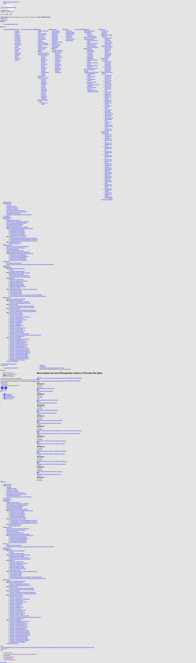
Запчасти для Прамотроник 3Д (108, 140)
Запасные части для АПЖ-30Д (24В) (109, 119)
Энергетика (86, 29)
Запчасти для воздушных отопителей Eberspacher (108, 63)
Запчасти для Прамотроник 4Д (108, 148)
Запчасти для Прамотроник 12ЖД (108, 182)
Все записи (3, 662)
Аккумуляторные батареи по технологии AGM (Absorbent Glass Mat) (92, 89)
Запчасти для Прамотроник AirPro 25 (108, 136)
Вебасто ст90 (90, 647)
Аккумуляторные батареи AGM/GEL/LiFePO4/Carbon (23, 289)
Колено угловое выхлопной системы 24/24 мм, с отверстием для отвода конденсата (58, 433)
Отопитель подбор (17, 33)
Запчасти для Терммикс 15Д (108, 129)
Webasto (39, 29)
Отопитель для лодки (17, 35)
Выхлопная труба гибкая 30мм (45, 391)
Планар (67, 29)
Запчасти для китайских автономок (105, 32)
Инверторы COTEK (92, 68)
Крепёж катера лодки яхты (18, 51)
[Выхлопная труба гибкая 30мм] (69, 388)
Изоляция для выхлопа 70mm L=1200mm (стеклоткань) (51, 464)
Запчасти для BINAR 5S (108, 95)
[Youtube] (6, 388)
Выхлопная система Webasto (44, 61)
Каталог (4, 481)
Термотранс (78, 29)
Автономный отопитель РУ (12, 2)
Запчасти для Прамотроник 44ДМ (108, 152)
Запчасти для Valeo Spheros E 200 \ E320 (109, 43)
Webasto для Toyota (44, 103)
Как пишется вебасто (9, 657)
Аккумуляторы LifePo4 (16, 293)
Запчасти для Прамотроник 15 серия (108, 165)
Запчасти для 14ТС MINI (108, 110)
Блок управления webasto (64, 647)
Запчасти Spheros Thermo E (16, 300)
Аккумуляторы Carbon (16, 292)
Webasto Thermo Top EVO (13, 220)
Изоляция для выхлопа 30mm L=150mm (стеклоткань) (51, 443)
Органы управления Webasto (14, 225)
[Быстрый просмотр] (39, 379)
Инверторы (89, 48)
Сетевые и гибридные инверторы (90, 54)
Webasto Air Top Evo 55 (10, 659)
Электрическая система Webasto (45, 74)
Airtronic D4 (4, 647)
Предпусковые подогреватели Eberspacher (56, 32)
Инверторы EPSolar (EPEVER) (92, 66)
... (113, 29)
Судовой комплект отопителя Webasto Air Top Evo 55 (44, 95)
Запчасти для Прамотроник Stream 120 (108, 173)
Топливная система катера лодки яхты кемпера (18, 57)
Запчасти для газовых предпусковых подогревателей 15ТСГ (109, 124)
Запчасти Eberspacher (105, 59)
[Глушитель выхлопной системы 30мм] (69, 410)
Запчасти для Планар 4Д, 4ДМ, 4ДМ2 (108, 82)
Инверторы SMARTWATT (91, 50)
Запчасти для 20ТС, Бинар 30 (109, 113)
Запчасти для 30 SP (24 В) (108, 115)
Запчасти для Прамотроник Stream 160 (108, 177)
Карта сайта (4, 390)
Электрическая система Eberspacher (59, 58)
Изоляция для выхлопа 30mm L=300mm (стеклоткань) (51, 453)
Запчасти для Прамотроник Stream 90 (108, 169)
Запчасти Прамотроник (105, 132)
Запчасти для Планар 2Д (108, 78)
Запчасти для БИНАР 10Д (108, 100)
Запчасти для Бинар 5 (108, 98)
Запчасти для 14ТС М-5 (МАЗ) (108, 107)
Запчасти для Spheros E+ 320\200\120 (108, 39)
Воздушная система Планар (70, 31)
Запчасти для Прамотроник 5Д (108, 157)
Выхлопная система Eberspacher (58, 71)
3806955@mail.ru (9, 375)
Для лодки (16, 29)
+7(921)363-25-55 (5, 10)
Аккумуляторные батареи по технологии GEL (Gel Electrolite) (92, 84)
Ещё (5, 3)
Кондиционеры (8, 29)
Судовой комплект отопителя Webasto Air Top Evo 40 (44, 88)
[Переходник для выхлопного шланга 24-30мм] (69, 420)
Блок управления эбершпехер (79, 647)
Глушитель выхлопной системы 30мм (47, 413)
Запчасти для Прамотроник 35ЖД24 (108, 194)
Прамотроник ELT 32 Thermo (109, 197)
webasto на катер (28, 647)
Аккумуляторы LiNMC (16, 290)
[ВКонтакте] (2, 388)
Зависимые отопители (55, 39)
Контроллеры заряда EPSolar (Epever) (92, 44)
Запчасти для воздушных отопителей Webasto (108, 49)
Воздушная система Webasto (44, 57)
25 (44, 446)
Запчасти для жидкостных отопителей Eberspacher (108, 69)
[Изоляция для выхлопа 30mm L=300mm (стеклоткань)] (69, 451)
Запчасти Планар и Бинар (15, 312)
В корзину (39, 385)
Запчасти (103, 29)
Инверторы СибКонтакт (90, 57)
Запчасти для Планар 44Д (108, 85)
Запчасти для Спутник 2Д (108, 75)
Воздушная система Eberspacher (58, 54)
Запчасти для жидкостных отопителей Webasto (108, 55)
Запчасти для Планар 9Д (108, 92)
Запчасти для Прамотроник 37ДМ (108, 144)
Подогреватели (31, 29)
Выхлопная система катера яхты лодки (18, 46)
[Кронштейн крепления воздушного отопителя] (69, 471)
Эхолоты (17, 30)
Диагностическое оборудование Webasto (42, 49)
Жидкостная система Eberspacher (58, 67)
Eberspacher (54, 29)
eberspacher (10, 647)
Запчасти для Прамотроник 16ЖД (108, 186)
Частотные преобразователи (91, 35)
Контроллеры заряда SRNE (17, 274)
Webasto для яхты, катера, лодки (43, 77)
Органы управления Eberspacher (57, 42)
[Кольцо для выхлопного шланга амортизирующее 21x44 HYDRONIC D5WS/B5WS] (69, 378)
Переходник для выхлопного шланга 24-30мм (49, 423)
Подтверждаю (4, 384)
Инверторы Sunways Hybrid (17, 285)
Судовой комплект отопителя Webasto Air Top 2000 (44, 82)
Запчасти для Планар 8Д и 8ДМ (108, 89)
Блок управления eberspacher (49, 647)
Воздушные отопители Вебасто (43, 42)
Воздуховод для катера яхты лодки (18, 42)
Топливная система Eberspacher (58, 63)
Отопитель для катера (17, 38)
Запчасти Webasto (108, 46)
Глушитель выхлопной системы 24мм (47, 402)
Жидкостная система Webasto (44, 65)
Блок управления (37, 647)
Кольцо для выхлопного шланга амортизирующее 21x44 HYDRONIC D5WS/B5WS (59, 381)
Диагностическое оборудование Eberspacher (56, 46)
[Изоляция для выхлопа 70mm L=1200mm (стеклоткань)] (69, 461)
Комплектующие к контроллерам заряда (92, 46)
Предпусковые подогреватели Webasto (42, 39)
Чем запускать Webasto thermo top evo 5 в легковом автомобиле (20, 654)
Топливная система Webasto (44, 69)
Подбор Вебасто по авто (15, 242)
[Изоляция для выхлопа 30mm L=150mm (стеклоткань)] (69, 441)
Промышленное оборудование (89, 31)
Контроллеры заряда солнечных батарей (90, 38)
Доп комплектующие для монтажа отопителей (43, 53)
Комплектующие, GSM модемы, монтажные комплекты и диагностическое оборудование (70, 37)
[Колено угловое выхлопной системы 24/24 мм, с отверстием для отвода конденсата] (69, 430)
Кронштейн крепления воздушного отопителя (49, 474)
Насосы (89, 33)
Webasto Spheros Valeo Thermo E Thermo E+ (42, 35)
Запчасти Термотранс (107, 199)
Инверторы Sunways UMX (17, 283)
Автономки (24, 29)
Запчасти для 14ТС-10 (108, 103)
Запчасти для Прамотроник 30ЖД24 (108, 190)
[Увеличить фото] (37, 379)
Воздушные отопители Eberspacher (55, 36)
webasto (22, 647)
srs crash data (16, 647)
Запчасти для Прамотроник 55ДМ (108, 161)
